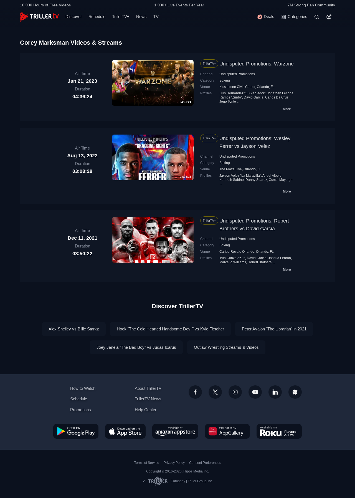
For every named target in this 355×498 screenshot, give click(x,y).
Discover (73, 16)
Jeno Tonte (227, 101)
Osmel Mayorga (281, 180)
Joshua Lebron (279, 258)
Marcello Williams (232, 262)
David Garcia (253, 97)
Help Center (145, 409)
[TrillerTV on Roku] (279, 431)
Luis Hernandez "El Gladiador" (242, 93)
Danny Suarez (256, 180)
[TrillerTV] (39, 17)
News (141, 16)
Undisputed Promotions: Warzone (256, 64)
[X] (215, 392)
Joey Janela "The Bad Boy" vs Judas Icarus (136, 347)
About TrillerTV (148, 388)
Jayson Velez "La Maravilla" (240, 176)
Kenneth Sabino (231, 180)
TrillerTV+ (121, 16)
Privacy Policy (174, 463)
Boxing (224, 80)
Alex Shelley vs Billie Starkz (74, 329)
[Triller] (295, 392)
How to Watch (82, 388)
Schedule (96, 16)
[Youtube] (255, 392)
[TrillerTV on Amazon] (175, 431)
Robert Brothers (260, 262)
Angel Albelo (272, 176)
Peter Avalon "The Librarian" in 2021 (274, 329)
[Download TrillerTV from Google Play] (75, 431)
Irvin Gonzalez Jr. (232, 258)
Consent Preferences (205, 463)
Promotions (80, 409)
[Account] (329, 17)
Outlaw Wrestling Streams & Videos (226, 347)
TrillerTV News (148, 398)
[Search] (317, 17)
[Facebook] (195, 392)
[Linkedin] (275, 392)
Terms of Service (146, 463)
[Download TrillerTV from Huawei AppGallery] (227, 431)
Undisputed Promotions (237, 74)
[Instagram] (235, 392)
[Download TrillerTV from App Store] (125, 431)
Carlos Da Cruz (276, 97)
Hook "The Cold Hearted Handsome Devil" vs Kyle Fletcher (170, 329)
